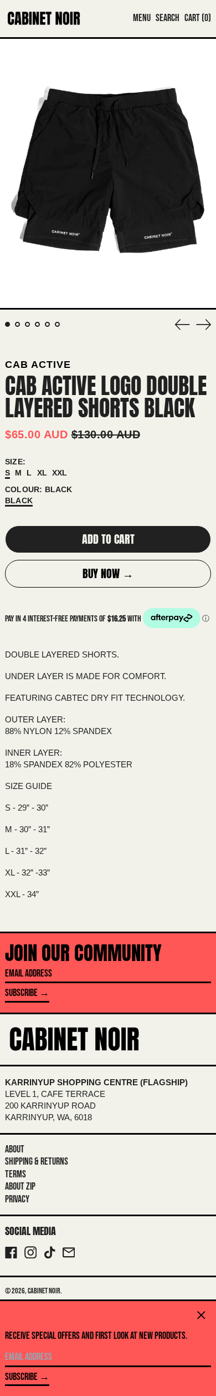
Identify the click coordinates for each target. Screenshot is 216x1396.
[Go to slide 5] (47, 324)
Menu (142, 18)
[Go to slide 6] (57, 324)
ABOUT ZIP (20, 1186)
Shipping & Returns (36, 1161)
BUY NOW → (108, 573)
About (14, 1149)
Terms (15, 1174)
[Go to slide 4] (37, 324)
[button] (167, 18)
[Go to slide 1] (7, 324)
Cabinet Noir (44, 1291)
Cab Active (38, 364)
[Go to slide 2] (17, 324)
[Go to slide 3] (27, 324)
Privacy (17, 1199)
